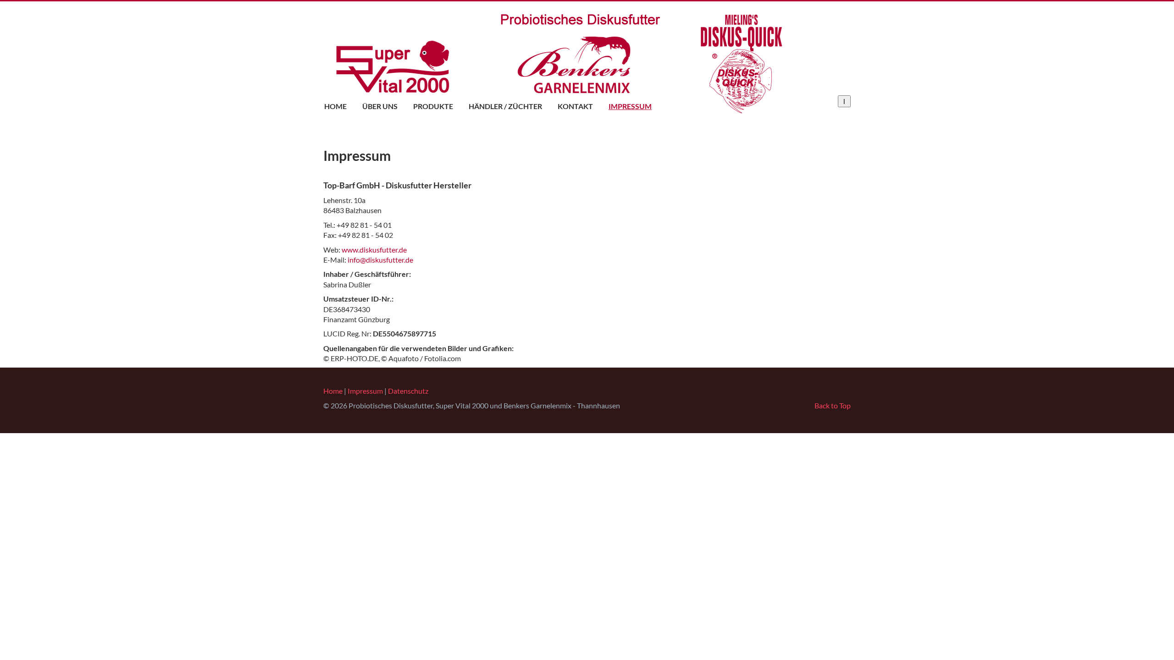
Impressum (630, 106)
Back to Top (832, 405)
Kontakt (575, 106)
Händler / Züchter (505, 106)
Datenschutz (408, 390)
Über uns (380, 106)
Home (335, 106)
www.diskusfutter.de (374, 249)
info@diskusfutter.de (380, 259)
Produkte (433, 106)
